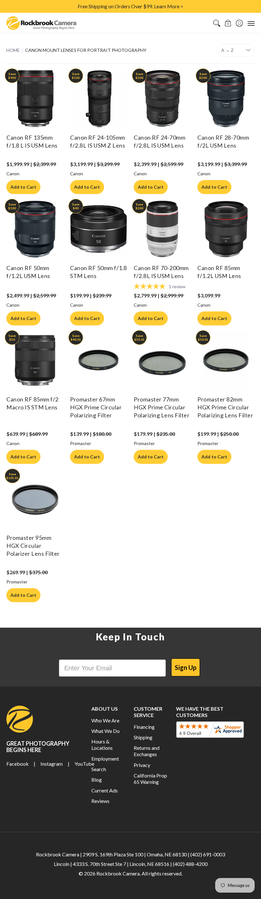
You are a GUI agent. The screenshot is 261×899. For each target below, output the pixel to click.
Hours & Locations (102, 744)
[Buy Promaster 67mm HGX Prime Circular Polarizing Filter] (98, 360)
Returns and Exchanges (146, 751)
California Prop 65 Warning (150, 778)
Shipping (143, 737)
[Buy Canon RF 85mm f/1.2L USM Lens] (226, 229)
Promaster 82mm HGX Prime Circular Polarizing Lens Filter (225, 407)
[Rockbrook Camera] (41, 23)
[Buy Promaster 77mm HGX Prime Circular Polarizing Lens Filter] (162, 360)
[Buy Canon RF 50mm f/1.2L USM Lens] (35, 229)
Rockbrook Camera (118, 873)
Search (98, 769)
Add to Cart (23, 187)
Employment (105, 759)
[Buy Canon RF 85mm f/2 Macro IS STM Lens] (35, 360)
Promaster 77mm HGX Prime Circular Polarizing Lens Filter (161, 407)
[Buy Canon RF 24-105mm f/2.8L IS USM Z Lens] (98, 98)
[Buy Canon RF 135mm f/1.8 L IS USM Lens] (35, 98)
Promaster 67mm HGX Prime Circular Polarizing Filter (96, 407)
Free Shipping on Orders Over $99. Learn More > (130, 6)
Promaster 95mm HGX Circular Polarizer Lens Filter (33, 545)
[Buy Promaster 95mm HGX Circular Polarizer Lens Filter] (35, 498)
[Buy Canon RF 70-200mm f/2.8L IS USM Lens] (162, 229)
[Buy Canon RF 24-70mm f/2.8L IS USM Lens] (162, 98)
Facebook (17, 764)
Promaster (80, 443)
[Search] (216, 23)
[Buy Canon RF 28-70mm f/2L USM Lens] (226, 98)
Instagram (51, 764)
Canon (12, 173)
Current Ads (104, 790)
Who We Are (105, 720)
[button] (228, 23)
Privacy (142, 765)
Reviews (100, 801)
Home (13, 50)
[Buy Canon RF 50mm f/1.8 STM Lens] (98, 229)
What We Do (105, 731)
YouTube (84, 764)
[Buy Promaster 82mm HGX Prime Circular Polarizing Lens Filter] (226, 360)
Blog (96, 780)
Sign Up (185, 667)
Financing (144, 727)
